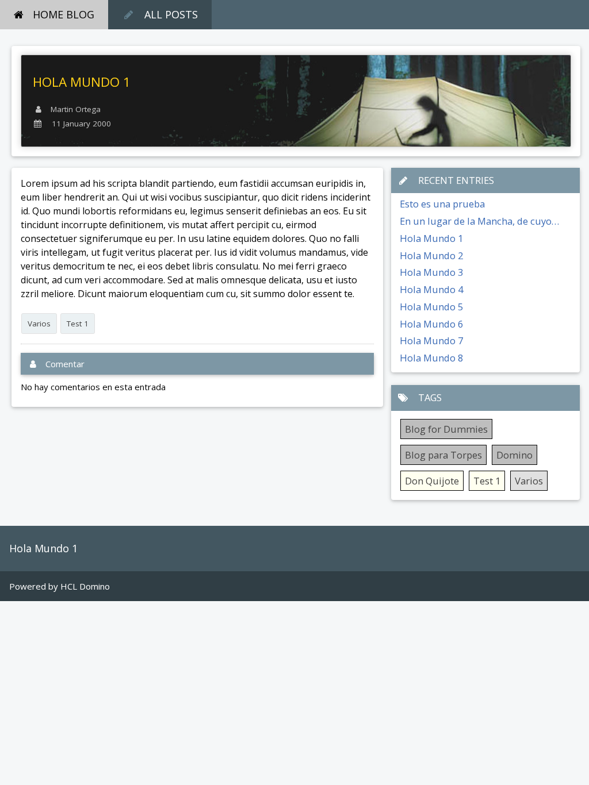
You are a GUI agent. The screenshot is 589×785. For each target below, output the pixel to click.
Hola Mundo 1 (431, 238)
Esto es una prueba (442, 203)
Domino (514, 454)
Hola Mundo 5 (431, 306)
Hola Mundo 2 (431, 255)
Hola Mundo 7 (431, 340)
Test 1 (78, 323)
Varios (39, 323)
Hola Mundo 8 (431, 357)
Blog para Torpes (443, 454)
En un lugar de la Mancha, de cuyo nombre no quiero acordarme (476, 221)
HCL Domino (85, 586)
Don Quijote (432, 480)
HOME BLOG (63, 14)
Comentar (65, 364)
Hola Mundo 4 (431, 289)
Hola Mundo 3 (431, 272)
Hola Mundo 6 (431, 323)
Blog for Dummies (446, 429)
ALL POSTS (171, 14)
